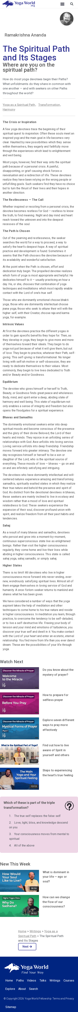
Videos (31, 980)
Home (22, 931)
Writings (35, 931)
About (22, 989)
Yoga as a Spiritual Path (19, 105)
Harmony (9, 109)
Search (33, 989)
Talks (43, 980)
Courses (68, 980)
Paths (20, 980)
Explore (10, 989)
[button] (62, 4)
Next (25, 946)
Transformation (49, 105)
